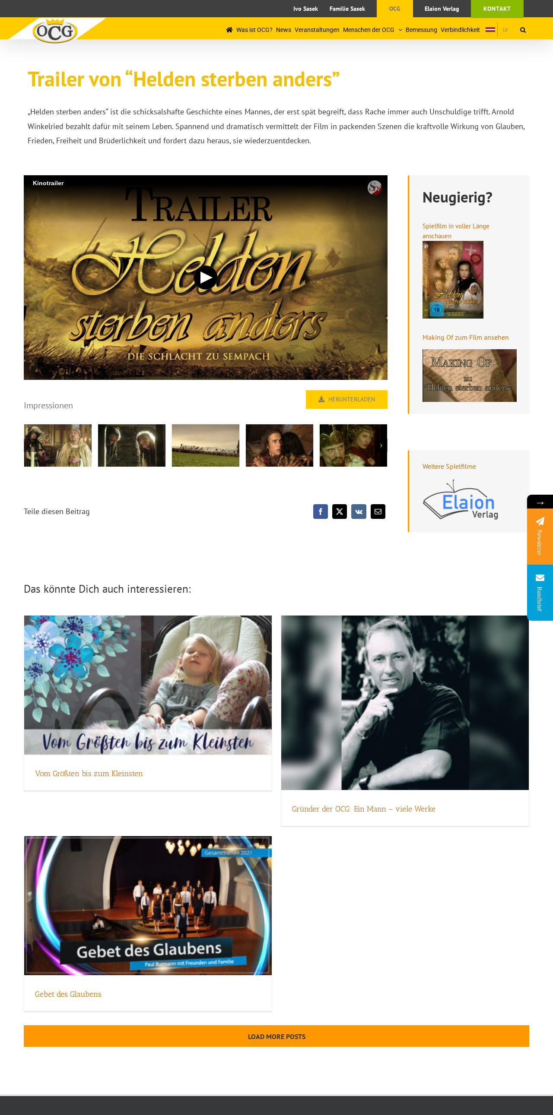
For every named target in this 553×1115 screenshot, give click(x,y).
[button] (523, 29)
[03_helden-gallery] (205, 445)
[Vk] (359, 511)
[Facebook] (320, 511)
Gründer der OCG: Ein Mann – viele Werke (363, 809)
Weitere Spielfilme (449, 466)
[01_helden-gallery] (58, 445)
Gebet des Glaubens (68, 994)
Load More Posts (276, 1036)
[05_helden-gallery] (353, 445)
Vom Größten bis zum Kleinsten (89, 773)
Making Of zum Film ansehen (466, 337)
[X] (339, 511)
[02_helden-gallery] (131, 445)
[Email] (378, 511)
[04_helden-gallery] (279, 445)
